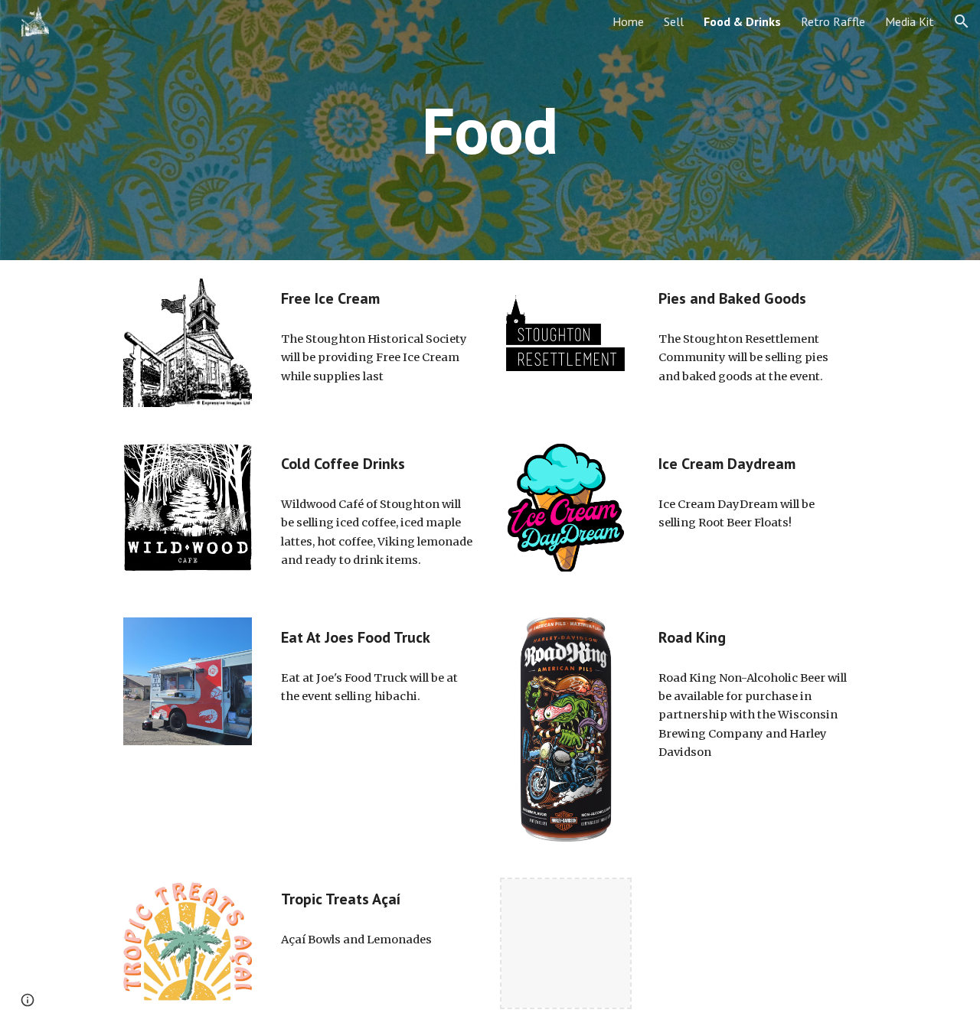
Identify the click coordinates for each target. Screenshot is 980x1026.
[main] (490, 129)
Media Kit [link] (909, 21)
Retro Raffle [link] (833, 21)
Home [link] (628, 21)
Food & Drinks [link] (742, 21)
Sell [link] (674, 21)
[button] (961, 21)
